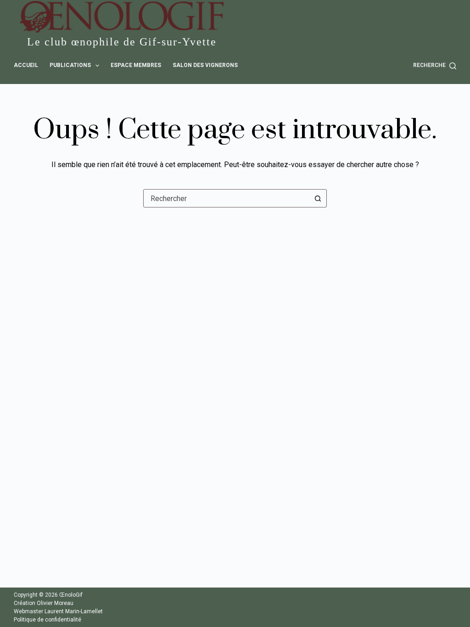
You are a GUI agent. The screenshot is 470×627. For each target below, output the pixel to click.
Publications (70, 65)
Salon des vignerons (205, 65)
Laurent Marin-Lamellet (74, 611)
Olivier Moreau (55, 603)
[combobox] (226, 198)
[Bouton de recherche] (317, 198)
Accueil (26, 65)
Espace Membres (136, 65)
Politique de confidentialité (47, 619)
